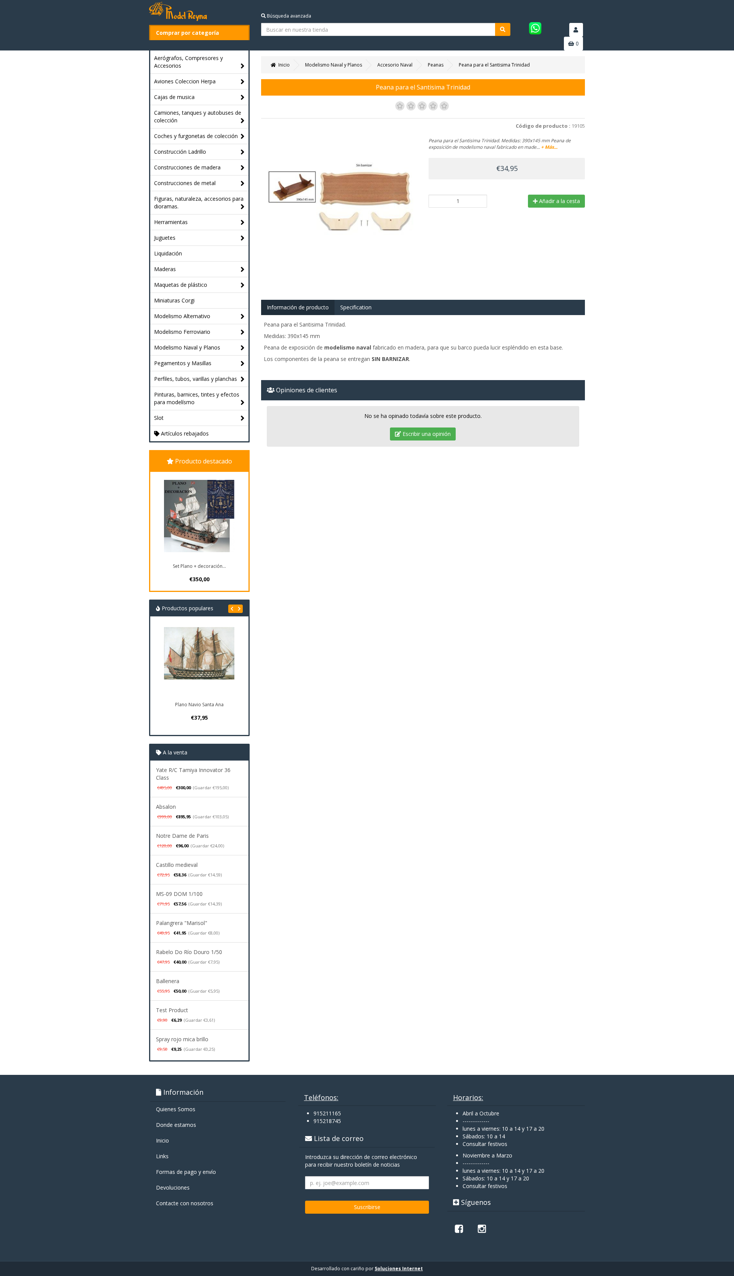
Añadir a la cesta (559, 201)
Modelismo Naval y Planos (187, 347)
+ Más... (549, 147)
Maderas (165, 269)
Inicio (162, 1140)
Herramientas (171, 222)
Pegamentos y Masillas (182, 363)
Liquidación (168, 253)
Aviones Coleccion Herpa (185, 81)
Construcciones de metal (185, 183)
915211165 (327, 1113)
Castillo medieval (177, 864)
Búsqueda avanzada (288, 16)
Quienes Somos (175, 1109)
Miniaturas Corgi (174, 300)
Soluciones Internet (399, 1268)
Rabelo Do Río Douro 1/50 (189, 952)
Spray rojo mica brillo (182, 1039)
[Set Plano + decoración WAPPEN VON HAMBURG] (199, 516)
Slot (159, 417)
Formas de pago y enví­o (186, 1171)
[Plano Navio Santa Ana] (199, 662)
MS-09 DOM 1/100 (179, 893)
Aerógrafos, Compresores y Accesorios (188, 61)
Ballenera (167, 981)
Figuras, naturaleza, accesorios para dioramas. (199, 202)
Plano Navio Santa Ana (199, 704)
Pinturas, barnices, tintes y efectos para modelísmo (196, 398)
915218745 (327, 1121)
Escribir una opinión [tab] (426, 433)
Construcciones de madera (187, 167)
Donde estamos (176, 1124)
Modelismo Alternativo (182, 316)
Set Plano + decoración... (199, 566)
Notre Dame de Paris (182, 835)
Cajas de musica (174, 97)
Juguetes (164, 237)
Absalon (166, 806)
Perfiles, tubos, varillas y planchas (195, 378)
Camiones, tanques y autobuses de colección (197, 116)
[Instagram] (481, 1228)
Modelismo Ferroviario (182, 331)
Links (162, 1156)
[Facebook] (458, 1228)
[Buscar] (502, 29)
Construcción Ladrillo (180, 151)
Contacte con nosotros (184, 1203)
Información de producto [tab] (298, 307)
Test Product (172, 1010)
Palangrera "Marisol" (181, 923)
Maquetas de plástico (180, 284)
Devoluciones (173, 1187)
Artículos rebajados (184, 433)
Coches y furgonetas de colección (196, 136)
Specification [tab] (356, 307)
